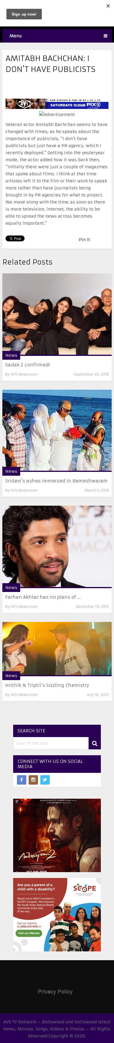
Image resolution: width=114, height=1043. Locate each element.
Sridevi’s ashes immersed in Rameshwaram (56, 481)
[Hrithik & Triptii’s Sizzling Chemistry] (57, 649)
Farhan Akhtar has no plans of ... (43, 597)
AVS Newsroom (24, 374)
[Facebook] (21, 780)
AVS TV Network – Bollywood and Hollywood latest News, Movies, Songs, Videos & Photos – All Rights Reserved (56, 1029)
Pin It (84, 239)
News (11, 355)
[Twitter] (45, 780)
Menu (16, 35)
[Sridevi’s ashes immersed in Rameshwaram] (57, 431)
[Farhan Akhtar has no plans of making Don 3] (57, 547)
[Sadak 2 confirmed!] (57, 314)
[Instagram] (33, 780)
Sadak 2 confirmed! (27, 365)
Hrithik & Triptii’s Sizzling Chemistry (47, 685)
